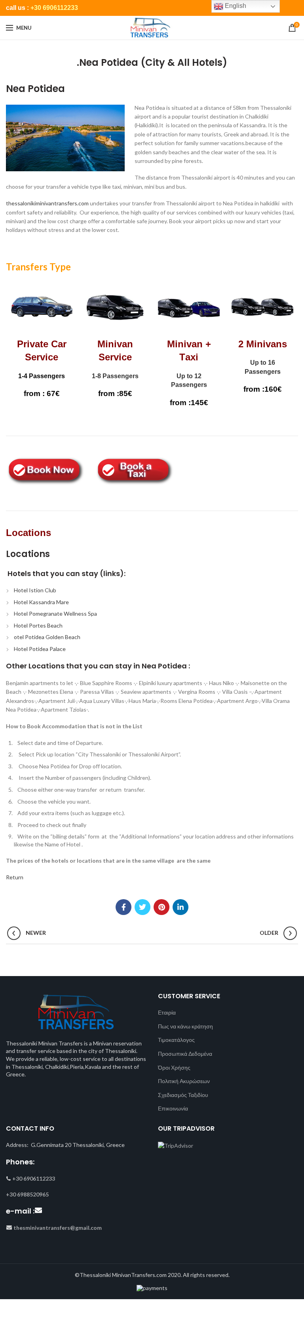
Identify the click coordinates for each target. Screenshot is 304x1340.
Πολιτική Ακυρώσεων (184, 1081)
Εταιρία (167, 1012)
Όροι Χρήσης (174, 1067)
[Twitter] (142, 907)
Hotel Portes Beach (38, 625)
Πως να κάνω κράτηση (185, 1026)
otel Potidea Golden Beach (47, 637)
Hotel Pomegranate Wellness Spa (55, 613)
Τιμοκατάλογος (176, 1039)
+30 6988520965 (27, 1194)
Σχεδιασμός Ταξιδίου (183, 1094)
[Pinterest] (161, 907)
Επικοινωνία (173, 1108)
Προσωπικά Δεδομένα (185, 1053)
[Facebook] (123, 907)
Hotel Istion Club (35, 590)
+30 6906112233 (54, 7)
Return (14, 877)
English (234, 5)
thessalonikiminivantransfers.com (47, 203)
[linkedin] (180, 907)
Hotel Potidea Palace (40, 648)
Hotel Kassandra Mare (41, 602)
